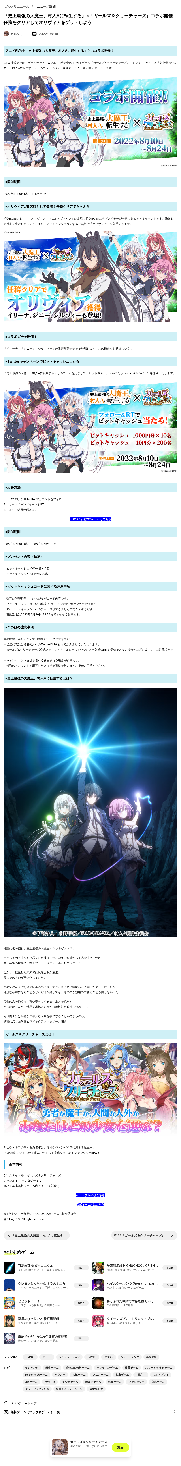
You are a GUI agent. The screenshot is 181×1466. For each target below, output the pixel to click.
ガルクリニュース (16, 6)
